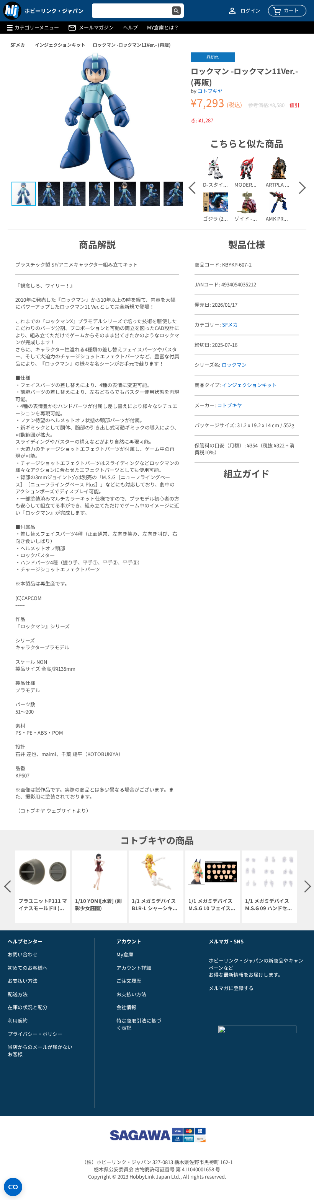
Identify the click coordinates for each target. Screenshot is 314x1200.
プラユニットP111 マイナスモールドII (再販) (42, 905)
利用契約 (18, 1020)
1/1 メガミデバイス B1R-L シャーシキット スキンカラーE (155, 905)
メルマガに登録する (231, 988)
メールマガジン (96, 27)
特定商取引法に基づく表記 (138, 1024)
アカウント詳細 (133, 967)
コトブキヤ (210, 90)
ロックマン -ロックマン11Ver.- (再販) (132, 44)
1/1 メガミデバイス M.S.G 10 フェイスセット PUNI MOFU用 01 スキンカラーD (212, 905)
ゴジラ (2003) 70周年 (226, 218)
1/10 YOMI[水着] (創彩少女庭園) (98, 905)
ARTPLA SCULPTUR (288, 184)
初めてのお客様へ (27, 967)
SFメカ (17, 44)
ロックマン (234, 364)
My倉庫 (124, 954)
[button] (169, 66)
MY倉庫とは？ (163, 27)
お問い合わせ (23, 954)
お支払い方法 (23, 980)
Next (299, 188)
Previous (194, 188)
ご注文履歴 (128, 980)
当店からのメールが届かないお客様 (40, 1050)
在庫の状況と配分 (27, 1007)
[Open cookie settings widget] (13, 1187)
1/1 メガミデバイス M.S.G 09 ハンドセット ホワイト (268, 905)
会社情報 (126, 1007)
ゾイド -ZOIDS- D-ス (257, 218)
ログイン (250, 10)
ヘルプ (130, 27)
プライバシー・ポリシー (35, 1033)
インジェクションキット (60, 44)
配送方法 (18, 994)
